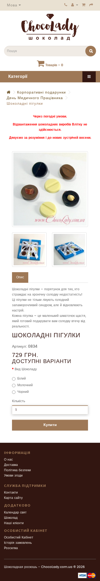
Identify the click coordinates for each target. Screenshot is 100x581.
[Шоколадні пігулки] (50, 189)
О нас (8, 459)
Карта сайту (13, 497)
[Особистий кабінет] (74, 5)
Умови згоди (13, 475)
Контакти (11, 492)
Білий (21, 378)
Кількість (18, 401)
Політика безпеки (17, 470)
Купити (50, 425)
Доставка (11, 465)
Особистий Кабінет (18, 537)
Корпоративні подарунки (41, 92)
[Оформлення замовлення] (91, 5)
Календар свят (15, 512)
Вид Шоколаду (26, 369)
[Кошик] (84, 5)
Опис (20, 277)
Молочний (25, 385)
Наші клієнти (14, 523)
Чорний (23, 391)
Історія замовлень (18, 542)
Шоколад (11, 517)
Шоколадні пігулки (25, 103)
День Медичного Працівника (35, 98)
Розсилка (11, 548)
